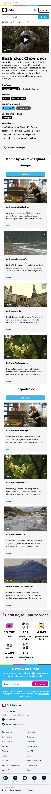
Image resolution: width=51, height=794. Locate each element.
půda (28, 22)
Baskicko (36, 130)
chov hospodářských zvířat (25, 134)
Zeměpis (7, 117)
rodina (33, 22)
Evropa (6, 98)
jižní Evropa (32, 127)
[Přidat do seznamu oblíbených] (44, 182)
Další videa (25, 174)
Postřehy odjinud (11, 88)
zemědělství (7, 127)
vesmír (39, 22)
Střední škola (23, 108)
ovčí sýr (32, 138)
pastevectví (7, 130)
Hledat (43, 17)
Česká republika (18, 22)
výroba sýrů (21, 138)
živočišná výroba (22, 130)
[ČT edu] (8, 11)
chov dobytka (8, 138)
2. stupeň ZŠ (8, 108)
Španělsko (20, 127)
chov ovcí (6, 134)
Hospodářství (18, 98)
